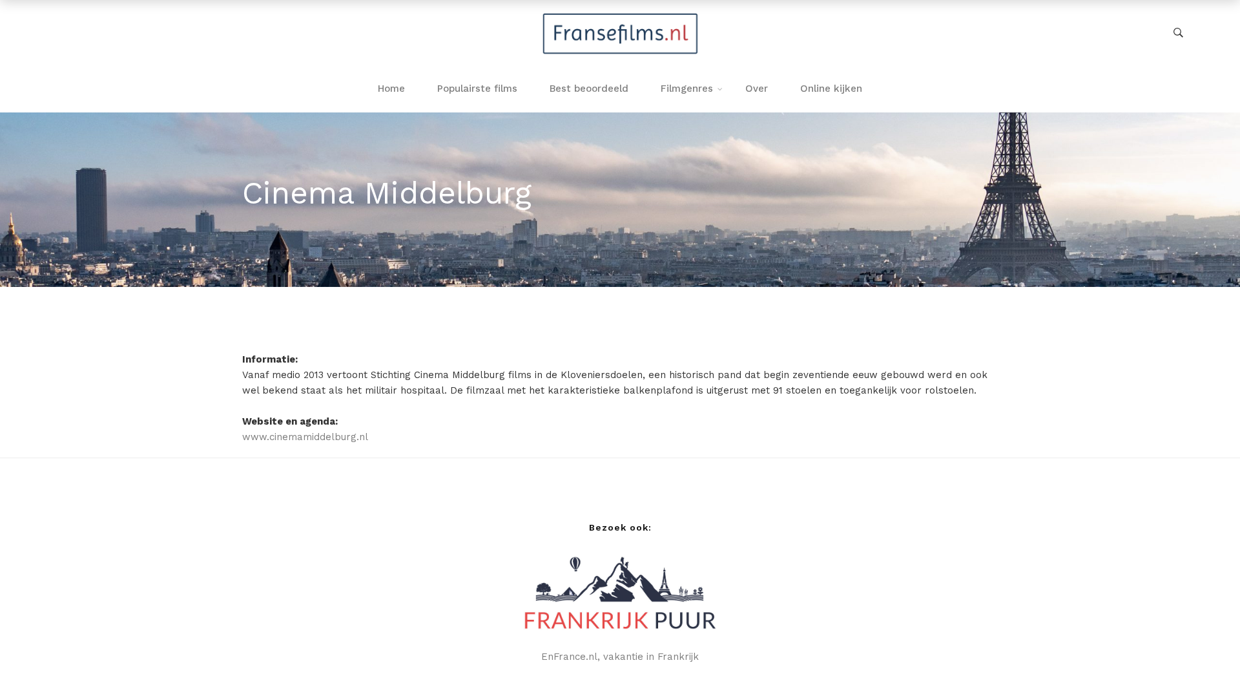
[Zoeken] (1178, 33)
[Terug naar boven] (1204, 662)
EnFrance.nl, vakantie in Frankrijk (620, 656)
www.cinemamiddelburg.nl (305, 437)
